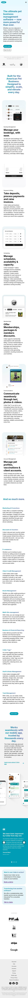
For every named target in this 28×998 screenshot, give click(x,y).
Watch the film (7, 50)
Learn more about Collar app (12, 763)
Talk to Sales (8, 902)
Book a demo (7, 46)
